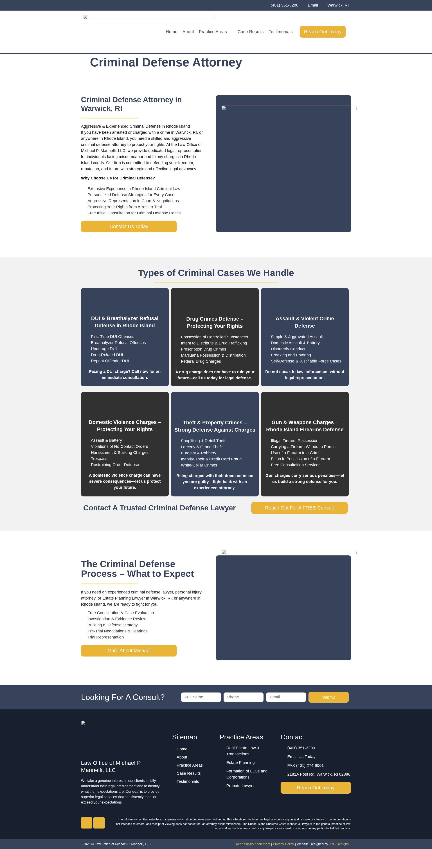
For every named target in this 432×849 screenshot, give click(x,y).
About (188, 31)
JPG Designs (339, 844)
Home (172, 31)
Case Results (251, 31)
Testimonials (281, 31)
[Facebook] (86, 823)
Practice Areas (213, 31)
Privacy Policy (283, 844)
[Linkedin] (99, 823)
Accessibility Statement (253, 844)
